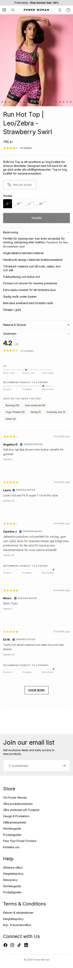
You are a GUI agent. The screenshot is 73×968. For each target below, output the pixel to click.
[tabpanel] (36, 565)
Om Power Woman (15, 797)
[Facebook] (5, 945)
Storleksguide (12, 828)
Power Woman (41, 959)
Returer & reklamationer (18, 912)
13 (38, 102)
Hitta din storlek (22, 184)
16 (49, 102)
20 (63, 102)
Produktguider (12, 834)
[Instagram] (12, 945)
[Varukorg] (68, 9)
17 (53, 102)
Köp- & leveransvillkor (17, 925)
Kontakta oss (11, 847)
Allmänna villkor (13, 867)
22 (71, 102)
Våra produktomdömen (18, 803)
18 (56, 102)
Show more (36, 690)
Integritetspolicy (13, 873)
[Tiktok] (19, 945)
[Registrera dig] (64, 766)
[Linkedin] (26, 945)
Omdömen (9, 333)
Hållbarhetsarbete (14, 822)
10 (27, 102)
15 (45, 102)
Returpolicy (10, 880)
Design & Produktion (16, 816)
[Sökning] (13, 9)
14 (42, 102)
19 (60, 102)
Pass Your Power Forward (19, 841)
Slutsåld (36, 218)
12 (34, 102)
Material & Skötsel (14, 324)
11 (31, 102)
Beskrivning (10, 232)
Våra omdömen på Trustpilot (21, 810)
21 (67, 102)
